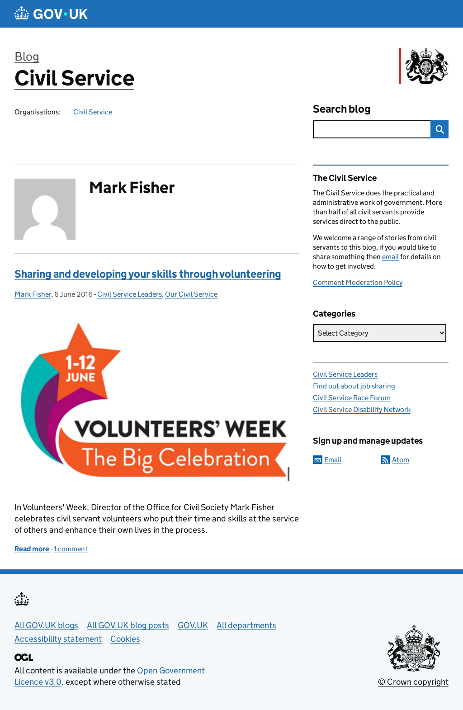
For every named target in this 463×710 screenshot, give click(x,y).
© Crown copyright (413, 682)
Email (332, 459)
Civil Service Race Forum (352, 397)
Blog (26, 56)
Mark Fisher (32, 294)
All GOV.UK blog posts (128, 625)
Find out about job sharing (354, 386)
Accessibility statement (58, 639)
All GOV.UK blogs (46, 625)
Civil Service (74, 78)
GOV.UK (193, 625)
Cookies (125, 639)
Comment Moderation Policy (357, 282)
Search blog (342, 108)
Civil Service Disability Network (362, 409)
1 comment (71, 548)
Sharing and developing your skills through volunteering (147, 273)
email (390, 256)
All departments (246, 625)
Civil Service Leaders (129, 294)
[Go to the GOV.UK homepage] (51, 13)
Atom (400, 459)
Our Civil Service (191, 294)
